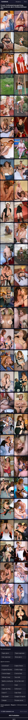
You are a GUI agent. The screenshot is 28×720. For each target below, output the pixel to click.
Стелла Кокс (18, 673)
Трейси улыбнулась (7, 681)
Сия (3, 685)
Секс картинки (6, 657)
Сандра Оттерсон (20, 696)
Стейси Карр (18, 669)
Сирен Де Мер (6, 689)
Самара (4, 700)
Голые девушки (5, 705)
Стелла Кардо (6, 673)
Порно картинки (19, 653)
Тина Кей (17, 677)
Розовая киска (19, 700)
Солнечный (5, 666)
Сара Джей (5, 696)
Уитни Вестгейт (19, 681)
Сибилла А (18, 689)
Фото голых (23, 711)
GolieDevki (4, 1)
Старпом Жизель (7, 669)
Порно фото (5, 653)
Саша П (4, 692)
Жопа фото (18, 657)
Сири (16, 685)
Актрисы (18, 1)
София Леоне (19, 666)
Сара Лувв (18, 692)
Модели (13, 705)
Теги (25, 1)
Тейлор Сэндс (6, 677)
